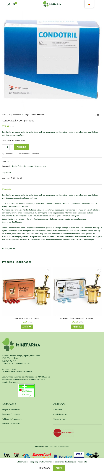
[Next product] (100, 114)
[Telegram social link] (21, 178)
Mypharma (6, 172)
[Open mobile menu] (3, 4)
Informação (45, 468)
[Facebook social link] (11, 178)
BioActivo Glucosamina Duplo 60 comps (77, 318)
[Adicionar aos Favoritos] (47, 270)
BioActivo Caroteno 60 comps (27, 318)
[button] (27, 327)
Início (4, 114)
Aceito (59, 468)
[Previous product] (95, 114)
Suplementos (15, 114)
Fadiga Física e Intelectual (35, 114)
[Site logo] (52, 4)
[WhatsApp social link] (17, 178)
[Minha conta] (9, 4)
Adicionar (21, 147)
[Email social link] (14, 178)
